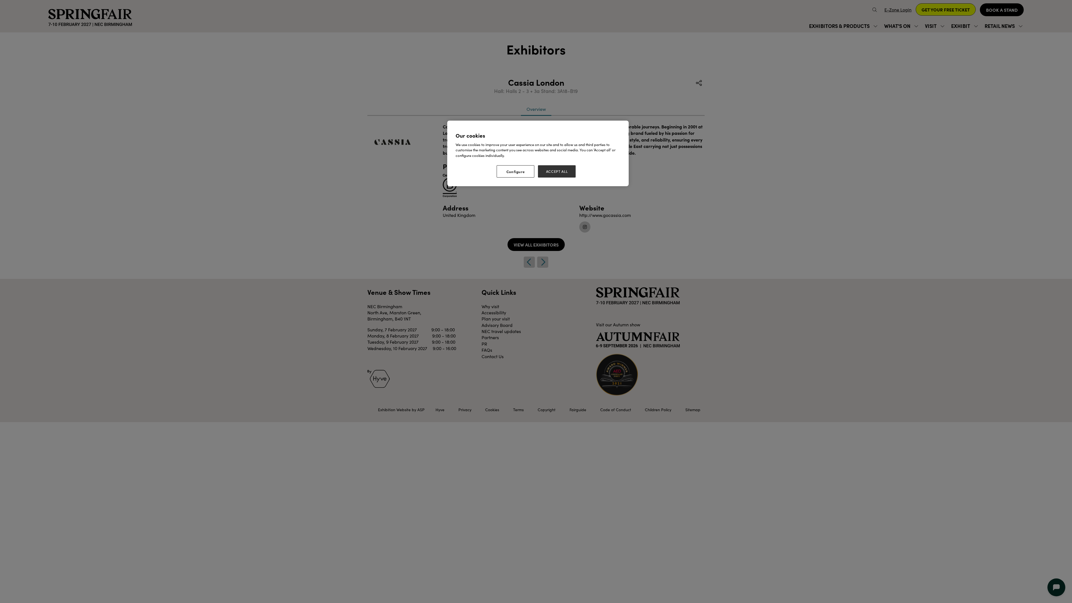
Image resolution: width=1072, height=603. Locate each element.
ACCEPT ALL (557, 171)
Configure (515, 171)
